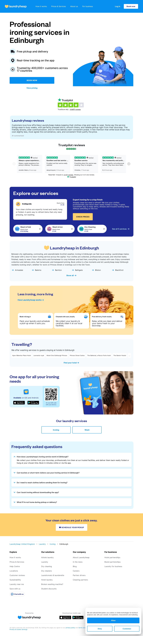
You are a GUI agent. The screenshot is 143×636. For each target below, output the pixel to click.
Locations (14, 571)
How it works (41, 6)
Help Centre (15, 566)
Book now (131, 6)
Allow (113, 620)
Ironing (56, 430)
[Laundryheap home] (16, 6)
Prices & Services (58, 6)
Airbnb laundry (47, 557)
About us (74, 6)
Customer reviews (17, 575)
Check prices (82, 217)
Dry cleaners (46, 571)
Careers (76, 571)
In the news (77, 562)
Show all (70, 275)
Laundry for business (113, 566)
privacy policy (71, 628)
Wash (87, 430)
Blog (75, 566)
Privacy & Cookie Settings (18, 629)
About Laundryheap (81, 557)
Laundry (42, 544)
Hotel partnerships (112, 557)
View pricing (31, 88)
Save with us (15, 589)
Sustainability (15, 580)
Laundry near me (17, 584)
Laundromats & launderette (52, 575)
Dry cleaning (46, 566)
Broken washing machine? (52, 584)
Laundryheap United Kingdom (22, 544)
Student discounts (49, 589)
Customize (127, 629)
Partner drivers (79, 575)
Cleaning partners (80, 580)
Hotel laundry (47, 580)
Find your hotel (70, 363)
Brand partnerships (112, 562)
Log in (117, 6)
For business (87, 6)
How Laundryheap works (30, 300)
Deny (100, 629)
